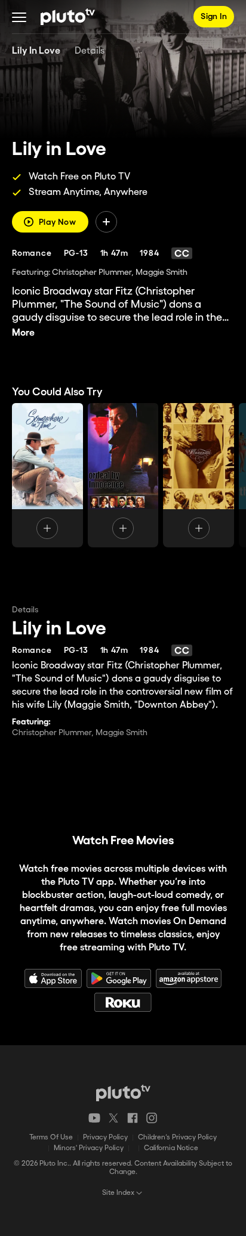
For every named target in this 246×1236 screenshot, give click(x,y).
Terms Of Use (51, 1137)
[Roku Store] (123, 1002)
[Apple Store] (53, 978)
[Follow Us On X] (113, 1118)
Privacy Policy (105, 1137)
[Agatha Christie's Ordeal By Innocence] (123, 475)
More (23, 333)
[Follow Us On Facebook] (133, 1118)
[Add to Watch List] (106, 222)
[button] (19, 17)
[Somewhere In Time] (47, 475)
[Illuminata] (198, 475)
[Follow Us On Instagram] (152, 1118)
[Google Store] (119, 978)
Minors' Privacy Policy (89, 1148)
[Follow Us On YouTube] (94, 1118)
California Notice (171, 1148)
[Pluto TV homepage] (123, 1093)
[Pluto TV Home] (68, 16)
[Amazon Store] (189, 978)
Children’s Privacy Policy (177, 1137)
